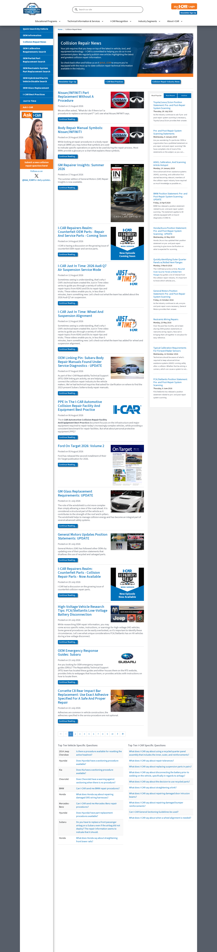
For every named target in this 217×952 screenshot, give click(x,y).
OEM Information (32, 35)
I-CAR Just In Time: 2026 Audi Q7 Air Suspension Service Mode (82, 267)
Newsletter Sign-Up (67, 81)
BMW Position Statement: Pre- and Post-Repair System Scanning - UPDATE (170, 196)
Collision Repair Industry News (166, 81)
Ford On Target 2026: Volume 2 (81, 446)
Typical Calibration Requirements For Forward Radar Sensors (169, 349)
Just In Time (29, 101)
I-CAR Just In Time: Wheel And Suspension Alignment (80, 313)
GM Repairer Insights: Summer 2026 (81, 167)
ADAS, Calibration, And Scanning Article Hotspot (169, 164)
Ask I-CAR (28, 107)
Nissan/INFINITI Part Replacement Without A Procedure (76, 96)
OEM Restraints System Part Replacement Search (36, 70)
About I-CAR (173, 21)
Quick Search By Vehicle (35, 29)
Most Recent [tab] (170, 95)
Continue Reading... (68, 119)
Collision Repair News (34, 42)
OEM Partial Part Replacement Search (34, 60)
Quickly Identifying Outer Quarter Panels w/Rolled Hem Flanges (169, 261)
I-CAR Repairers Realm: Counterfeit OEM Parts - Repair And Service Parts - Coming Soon (82, 231)
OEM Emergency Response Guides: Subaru (78, 652)
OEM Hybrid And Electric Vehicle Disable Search (35, 79)
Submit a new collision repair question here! (37, 164)
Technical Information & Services (83, 21)
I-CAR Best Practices (34, 94)
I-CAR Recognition (119, 21)
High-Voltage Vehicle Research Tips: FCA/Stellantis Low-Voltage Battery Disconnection (82, 610)
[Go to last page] (123, 734)
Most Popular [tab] (156, 95)
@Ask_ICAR (105, 62)
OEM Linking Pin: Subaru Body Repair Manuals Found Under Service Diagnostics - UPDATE (81, 361)
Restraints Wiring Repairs (165, 319)
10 (112, 734)
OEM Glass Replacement (36, 88)
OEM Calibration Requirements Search (34, 50)
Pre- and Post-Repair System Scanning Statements (167, 132)
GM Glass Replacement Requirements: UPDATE (75, 493)
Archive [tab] (184, 95)
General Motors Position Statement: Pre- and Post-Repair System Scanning (169, 293)
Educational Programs (46, 21)
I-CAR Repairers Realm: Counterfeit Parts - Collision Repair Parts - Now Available (79, 572)
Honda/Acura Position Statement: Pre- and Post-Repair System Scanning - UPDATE (170, 231)
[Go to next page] (117, 734)
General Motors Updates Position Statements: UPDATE (82, 536)
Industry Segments (147, 21)
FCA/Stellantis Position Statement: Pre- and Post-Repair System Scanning (170, 382)
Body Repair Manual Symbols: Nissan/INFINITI (80, 129)
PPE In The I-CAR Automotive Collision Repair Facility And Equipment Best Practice (80, 405)
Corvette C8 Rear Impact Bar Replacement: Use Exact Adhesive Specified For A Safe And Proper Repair (83, 696)
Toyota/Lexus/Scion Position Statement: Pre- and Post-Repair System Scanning (169, 105)
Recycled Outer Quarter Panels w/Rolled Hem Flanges (169, 272)
